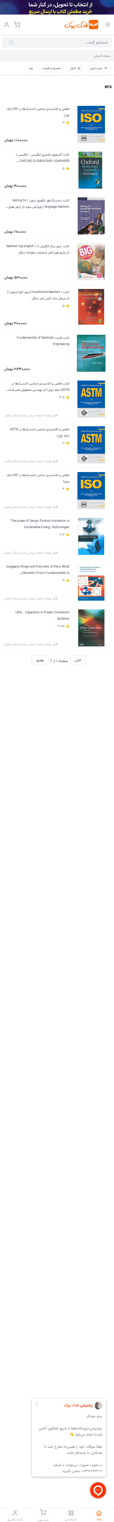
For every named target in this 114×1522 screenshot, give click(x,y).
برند (31, 68)
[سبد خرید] (17, 24)
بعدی (40, 660)
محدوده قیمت (51, 68)
